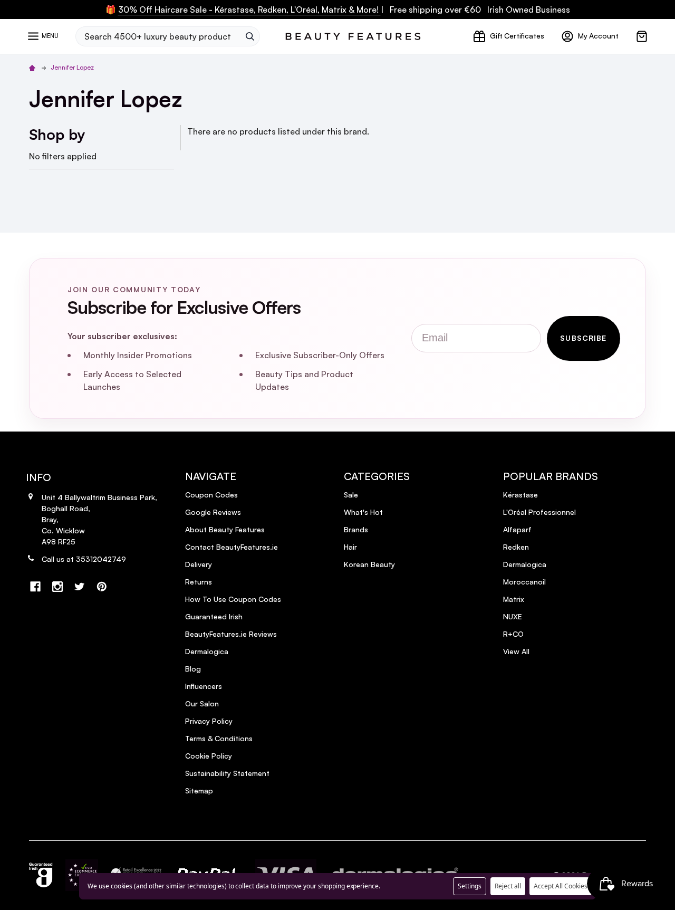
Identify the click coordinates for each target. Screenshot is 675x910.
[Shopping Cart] (641, 36)
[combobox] (157, 36)
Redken (516, 546)
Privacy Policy (209, 720)
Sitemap (199, 790)
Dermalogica (206, 651)
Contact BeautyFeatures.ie (231, 546)
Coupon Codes (211, 494)
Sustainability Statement (227, 773)
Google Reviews (213, 511)
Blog (193, 668)
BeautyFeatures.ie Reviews (231, 633)
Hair (350, 546)
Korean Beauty (369, 564)
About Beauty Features (225, 529)
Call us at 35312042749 (84, 558)
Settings (469, 886)
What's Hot (363, 511)
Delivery (198, 564)
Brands (356, 529)
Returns (198, 581)
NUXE (512, 616)
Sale (351, 494)
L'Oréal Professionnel (539, 511)
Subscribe (583, 337)
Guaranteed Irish (214, 616)
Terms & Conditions (219, 738)
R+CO (513, 633)
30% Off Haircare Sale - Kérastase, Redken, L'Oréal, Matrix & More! (249, 9)
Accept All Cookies (560, 886)
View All (516, 651)
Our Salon (202, 703)
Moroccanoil (524, 581)
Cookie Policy (208, 755)
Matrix (513, 599)
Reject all (508, 886)
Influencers (203, 686)
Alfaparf (517, 529)
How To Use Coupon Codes (233, 599)
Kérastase (520, 494)
